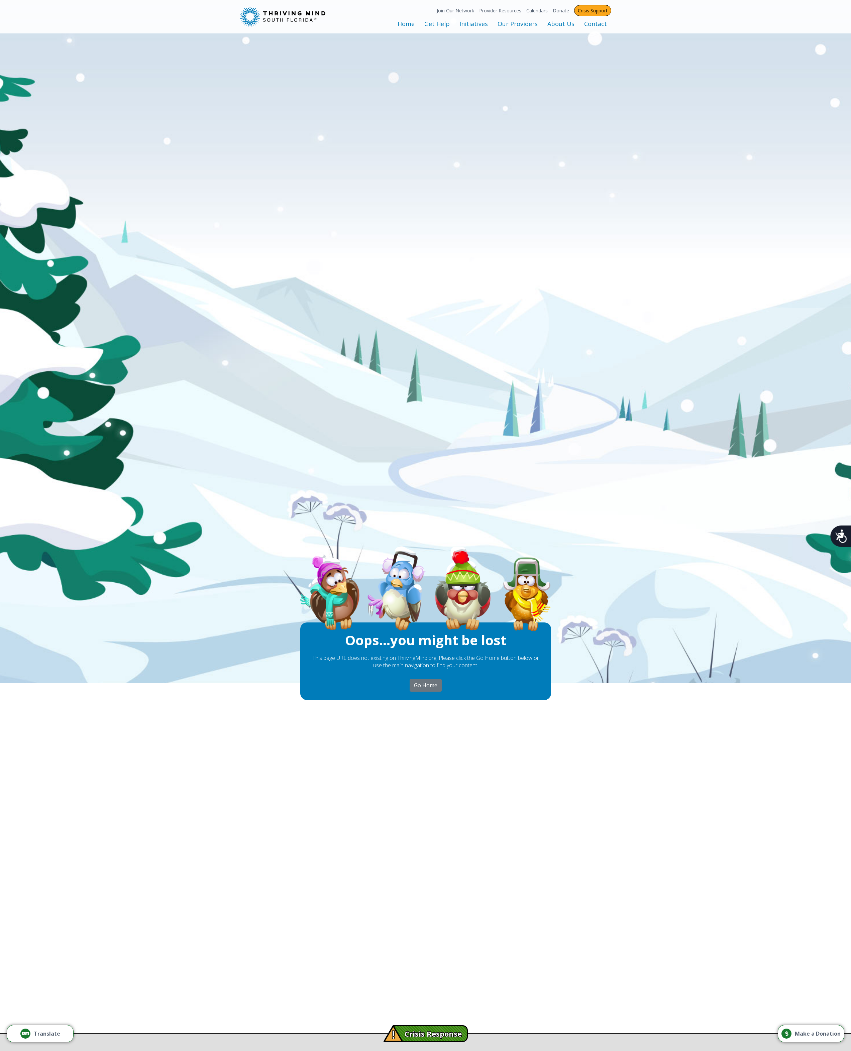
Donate (561, 10)
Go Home (425, 685)
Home (406, 24)
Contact (595, 24)
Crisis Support (593, 10)
